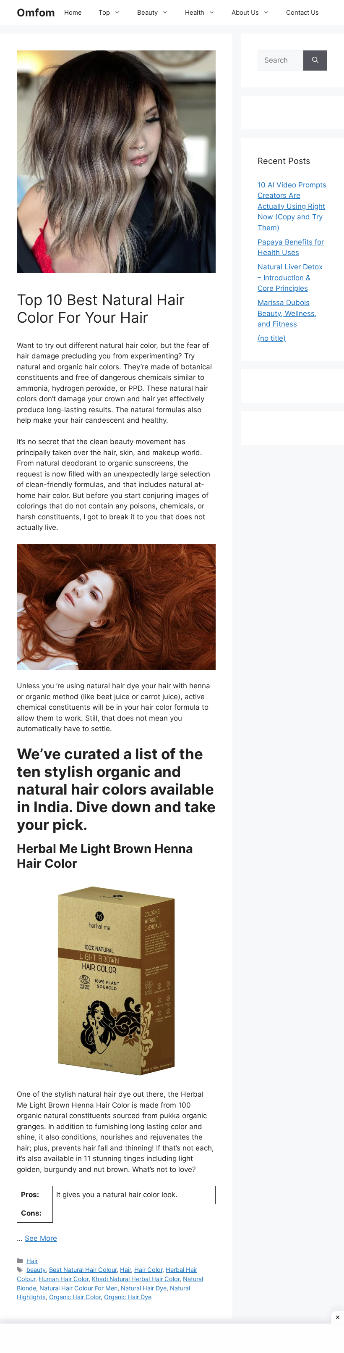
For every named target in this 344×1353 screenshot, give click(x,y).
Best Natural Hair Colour (83, 1269)
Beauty (147, 12)
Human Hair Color (64, 1278)
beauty (36, 1269)
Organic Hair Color (75, 1296)
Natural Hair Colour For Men (78, 1288)
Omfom (36, 12)
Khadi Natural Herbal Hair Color (136, 1278)
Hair (32, 1260)
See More (41, 1238)
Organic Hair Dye (127, 1296)
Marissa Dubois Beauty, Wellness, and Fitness (287, 313)
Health (194, 12)
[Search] (315, 60)
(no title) (272, 338)
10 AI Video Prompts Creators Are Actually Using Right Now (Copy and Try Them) (292, 206)
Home (73, 12)
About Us (245, 12)
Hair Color (148, 1269)
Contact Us (302, 12)
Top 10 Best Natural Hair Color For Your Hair (101, 308)
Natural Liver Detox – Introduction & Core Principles (290, 277)
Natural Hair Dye (144, 1288)
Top (104, 12)
